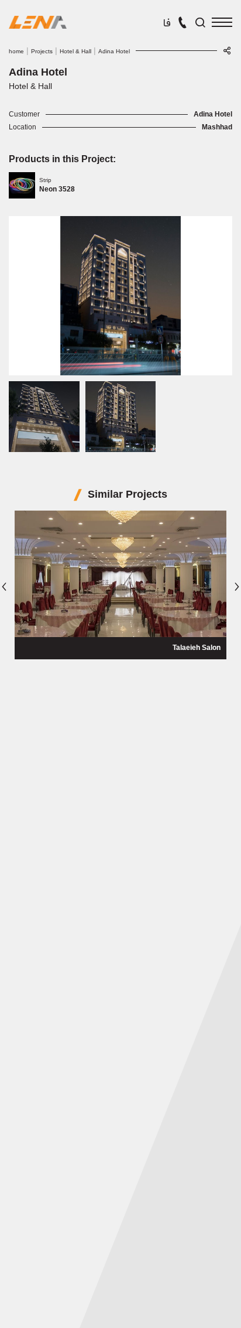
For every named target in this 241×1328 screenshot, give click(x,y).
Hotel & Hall (75, 51)
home (16, 51)
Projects (42, 51)
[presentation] (4, 587)
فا (167, 23)
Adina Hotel (114, 51)
